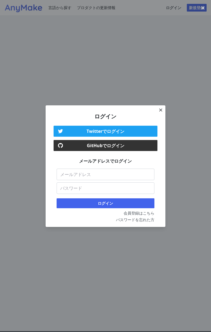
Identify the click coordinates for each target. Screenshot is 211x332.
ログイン (105, 203)
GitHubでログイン (105, 145)
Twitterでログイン (105, 131)
